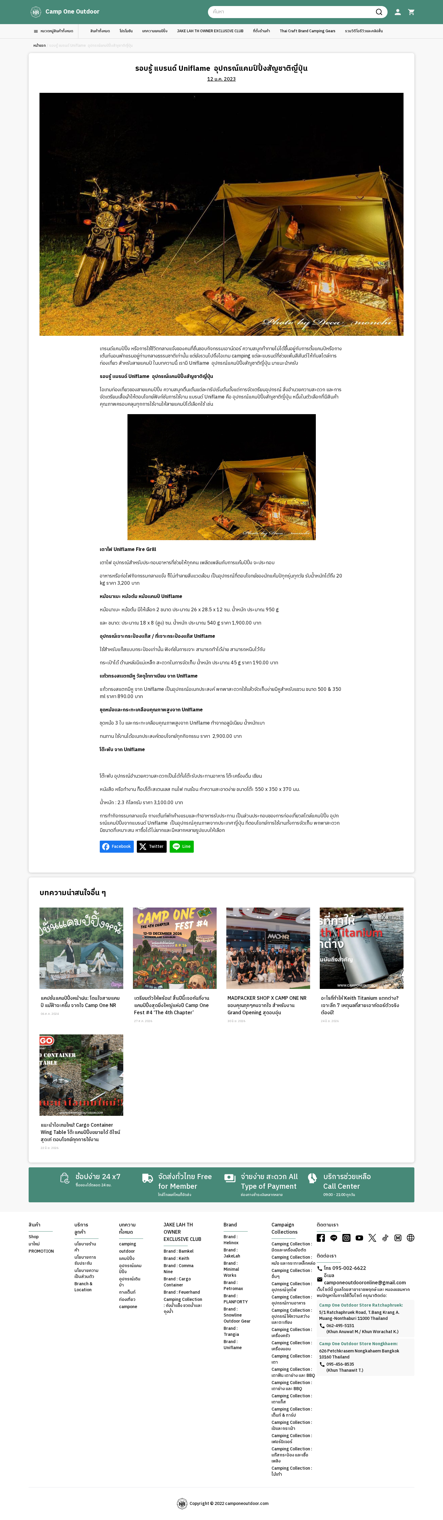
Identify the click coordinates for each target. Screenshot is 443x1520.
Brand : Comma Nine (178, 1269)
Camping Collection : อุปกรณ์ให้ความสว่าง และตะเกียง (292, 1317)
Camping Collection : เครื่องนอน (292, 1346)
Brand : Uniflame (233, 1345)
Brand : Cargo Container (177, 1282)
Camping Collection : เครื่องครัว (292, 1333)
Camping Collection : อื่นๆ (292, 1274)
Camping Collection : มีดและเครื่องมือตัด (292, 1247)
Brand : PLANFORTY (236, 1299)
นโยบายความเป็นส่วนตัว (86, 1274)
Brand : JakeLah (232, 1253)
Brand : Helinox (231, 1240)
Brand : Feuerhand (182, 1292)
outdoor (127, 1251)
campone (128, 1307)
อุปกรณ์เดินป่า (129, 1282)
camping (127, 1244)
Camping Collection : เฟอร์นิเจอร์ (292, 1439)
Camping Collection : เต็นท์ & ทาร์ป (292, 1412)
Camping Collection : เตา (292, 1359)
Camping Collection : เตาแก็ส (292, 1399)
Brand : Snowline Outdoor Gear (237, 1315)
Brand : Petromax (233, 1286)
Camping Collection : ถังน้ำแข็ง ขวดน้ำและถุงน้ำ (183, 1306)
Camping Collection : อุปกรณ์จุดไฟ (292, 1287)
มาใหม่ (34, 1244)
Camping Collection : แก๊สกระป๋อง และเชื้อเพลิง (292, 1455)
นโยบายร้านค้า (85, 1247)
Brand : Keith (176, 1259)
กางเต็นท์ (127, 1292)
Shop (34, 1237)
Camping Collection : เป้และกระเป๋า (292, 1426)
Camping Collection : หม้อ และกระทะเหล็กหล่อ (294, 1260)
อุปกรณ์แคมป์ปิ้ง (130, 1269)
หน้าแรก (39, 45)
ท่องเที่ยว (127, 1300)
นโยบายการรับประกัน (85, 1260)
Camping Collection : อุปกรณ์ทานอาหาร (292, 1300)
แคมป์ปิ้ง (126, 1259)
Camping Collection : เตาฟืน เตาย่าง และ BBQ (293, 1373)
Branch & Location (83, 1287)
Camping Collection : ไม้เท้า (292, 1471)
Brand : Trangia (231, 1332)
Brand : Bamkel (178, 1251)
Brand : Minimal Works (231, 1269)
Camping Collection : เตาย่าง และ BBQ (292, 1386)
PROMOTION (41, 1251)
